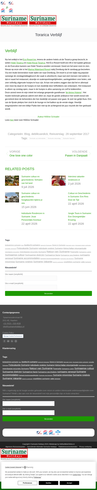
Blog (27, 134)
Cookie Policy (8, 333)
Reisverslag (56, 134)
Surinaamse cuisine (85, 252)
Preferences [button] (37, 477)
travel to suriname (58, 262)
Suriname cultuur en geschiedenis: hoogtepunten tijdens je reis (31, 198)
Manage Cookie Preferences (13, 336)
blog (22, 245)
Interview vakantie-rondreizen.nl (76, 178)
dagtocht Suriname (46, 245)
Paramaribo (74, 252)
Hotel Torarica (17, 63)
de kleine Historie (73, 92)
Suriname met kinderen (67, 258)
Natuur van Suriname (58, 251)
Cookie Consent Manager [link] (13, 467)
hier (12, 120)
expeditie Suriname (10, 248)
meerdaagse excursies (12, 252)
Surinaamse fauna (52, 255)
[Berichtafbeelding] (12, 181)
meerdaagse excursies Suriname (33, 252)
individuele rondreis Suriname (51, 248)
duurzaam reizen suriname (83, 245)
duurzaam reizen (70, 245)
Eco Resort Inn (29, 59)
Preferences (27, 483)
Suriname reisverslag (54, 138)
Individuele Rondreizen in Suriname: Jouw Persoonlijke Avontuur (32, 216)
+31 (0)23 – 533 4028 (12, 323)
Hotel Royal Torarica (36, 63)
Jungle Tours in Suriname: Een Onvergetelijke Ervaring (79, 216)
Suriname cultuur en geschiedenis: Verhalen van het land (32, 179)
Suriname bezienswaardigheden (50, 258)
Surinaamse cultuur (15, 255)
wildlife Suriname (86, 262)
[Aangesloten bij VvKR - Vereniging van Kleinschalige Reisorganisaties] (3, 5)
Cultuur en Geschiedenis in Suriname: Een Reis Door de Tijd (79, 196)
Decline (48, 483)
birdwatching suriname (13, 245)
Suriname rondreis (24, 262)
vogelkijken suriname (72, 262)
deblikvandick (39, 134)
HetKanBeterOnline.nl (67, 444)
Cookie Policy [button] (77, 475)
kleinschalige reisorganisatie (74, 248)
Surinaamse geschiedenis (70, 255)
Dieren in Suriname (59, 245)
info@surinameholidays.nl (13, 326)
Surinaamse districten (35, 255)
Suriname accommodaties (38, 138)
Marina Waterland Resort (39, 69)
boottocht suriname (32, 245)
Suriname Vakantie (69, 138)
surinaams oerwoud (66, 372)
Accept (69, 483)
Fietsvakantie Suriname (27, 248)
